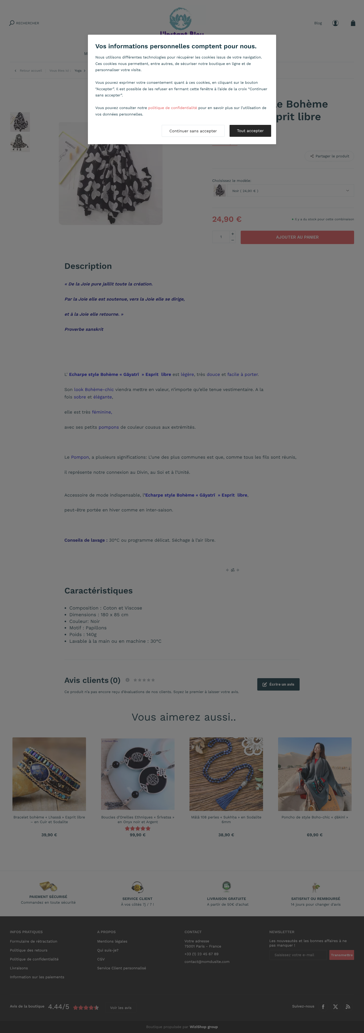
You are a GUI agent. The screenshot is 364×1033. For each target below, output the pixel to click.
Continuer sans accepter (193, 131)
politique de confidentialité (172, 108)
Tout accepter (250, 130)
